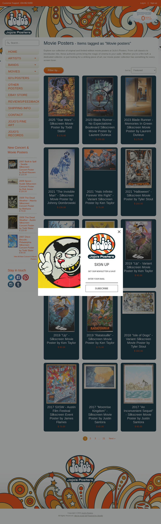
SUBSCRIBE (101, 288)
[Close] (119, 232)
